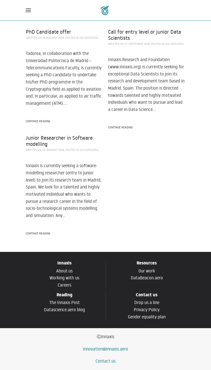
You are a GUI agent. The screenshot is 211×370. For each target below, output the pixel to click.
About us (64, 271)
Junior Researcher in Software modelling (59, 140)
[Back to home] (105, 10)
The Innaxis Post (64, 302)
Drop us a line (146, 302)
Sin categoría (88, 38)
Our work (146, 271)
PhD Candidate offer (48, 31)
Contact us (105, 361)
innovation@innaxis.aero (105, 349)
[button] (28, 10)
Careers (64, 285)
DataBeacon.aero (147, 278)
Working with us (64, 278)
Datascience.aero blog (64, 309)
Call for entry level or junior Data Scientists (144, 34)
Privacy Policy (147, 309)
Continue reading (38, 121)
